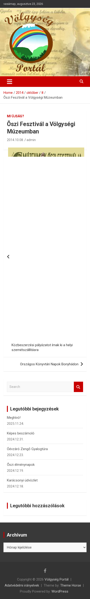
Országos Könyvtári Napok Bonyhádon (49, 364)
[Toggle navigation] (9, 81)
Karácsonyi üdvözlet (22, 480)
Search (78, 387)
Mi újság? (15, 116)
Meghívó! (14, 418)
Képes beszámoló (20, 433)
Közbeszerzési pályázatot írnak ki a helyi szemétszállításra (42, 347)
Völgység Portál (57, 579)
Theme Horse (70, 585)
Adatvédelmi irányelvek (22, 585)
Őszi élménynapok (21, 465)
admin (31, 140)
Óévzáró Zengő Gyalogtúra (27, 449)
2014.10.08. (15, 140)
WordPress (59, 591)
